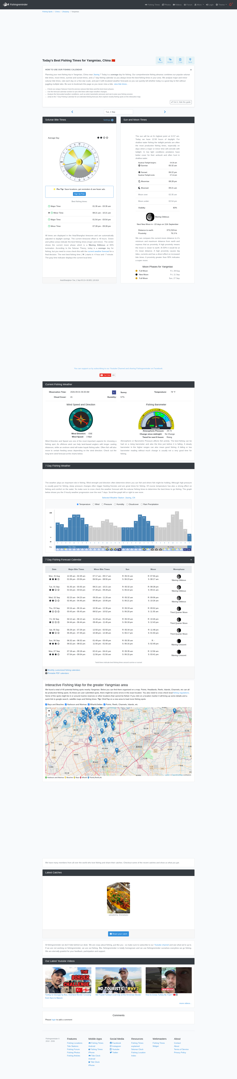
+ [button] (49, 711)
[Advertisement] (118, 34)
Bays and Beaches (56, 704)
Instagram (116, 1046)
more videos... (185, 1003)
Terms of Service (181, 1049)
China (57, 12)
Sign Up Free (79, 194)
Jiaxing (96, 74)
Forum (189, 5)
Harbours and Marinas (77, 704)
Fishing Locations (74, 1043)
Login (211, 5)
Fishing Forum (73, 1049)
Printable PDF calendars (58, 673)
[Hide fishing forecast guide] (191, 69)
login (54, 1020)
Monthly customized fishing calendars (64, 670)
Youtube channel (161, 945)
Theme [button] (221, 5)
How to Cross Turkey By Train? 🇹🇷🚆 (162, 995)
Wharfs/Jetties (96, 704)
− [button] (49, 715)
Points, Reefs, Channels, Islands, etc (122, 704)
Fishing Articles (73, 1056)
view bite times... (121, 84)
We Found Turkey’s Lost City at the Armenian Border (118, 995)
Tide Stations (72, 1046)
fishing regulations (181, 693)
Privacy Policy (180, 1052)
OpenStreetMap (177, 775)
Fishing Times (153, 5)
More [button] (199, 5)
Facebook (116, 1043)
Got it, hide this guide (182, 102)
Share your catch (119, 934)
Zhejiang (65, 12)
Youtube (115, 1049)
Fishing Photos (73, 1052)
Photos (167, 5)
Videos (178, 5)
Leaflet (167, 775)
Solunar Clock (137, 1049)
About (176, 1046)
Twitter (115, 1052)
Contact (177, 1043)
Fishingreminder (18, 4)
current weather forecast (98, 251)
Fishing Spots (47, 12)
